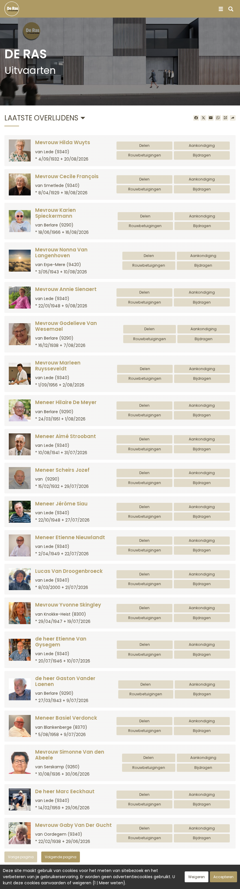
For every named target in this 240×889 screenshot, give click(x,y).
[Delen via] (233, 118)
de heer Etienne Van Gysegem (60, 642)
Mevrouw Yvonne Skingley (68, 605)
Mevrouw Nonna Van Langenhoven (61, 252)
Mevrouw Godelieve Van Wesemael (66, 326)
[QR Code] (225, 118)
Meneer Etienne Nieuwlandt (70, 537)
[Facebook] (196, 118)
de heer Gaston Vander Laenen (65, 681)
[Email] (211, 118)
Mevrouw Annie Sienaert (66, 289)
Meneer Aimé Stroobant (65, 436)
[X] (203, 118)
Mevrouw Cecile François (67, 176)
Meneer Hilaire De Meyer (66, 402)
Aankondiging (202, 145)
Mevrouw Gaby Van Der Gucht (73, 825)
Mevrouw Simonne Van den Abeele (69, 755)
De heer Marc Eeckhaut (65, 791)
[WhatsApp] (218, 118)
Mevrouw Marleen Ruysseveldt (57, 366)
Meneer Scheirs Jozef (62, 470)
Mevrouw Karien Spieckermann (55, 213)
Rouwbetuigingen (144, 155)
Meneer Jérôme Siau (61, 504)
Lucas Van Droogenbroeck (69, 571)
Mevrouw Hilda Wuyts (62, 142)
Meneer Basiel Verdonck (66, 718)
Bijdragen (202, 155)
